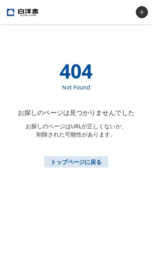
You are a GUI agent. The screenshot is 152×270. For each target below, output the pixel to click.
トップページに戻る (76, 162)
